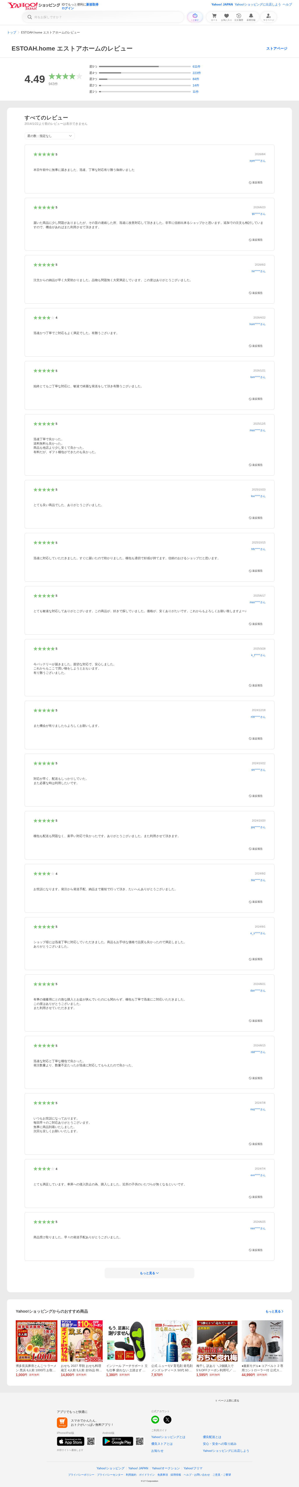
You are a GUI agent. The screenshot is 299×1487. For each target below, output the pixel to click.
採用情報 (176, 1474)
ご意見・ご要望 (222, 1474)
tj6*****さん (259, 213)
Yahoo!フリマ (193, 1468)
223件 (197, 73)
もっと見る (273, 1311)
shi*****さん (258, 769)
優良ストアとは (162, 1443)
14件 (196, 85)
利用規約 (131, 1474)
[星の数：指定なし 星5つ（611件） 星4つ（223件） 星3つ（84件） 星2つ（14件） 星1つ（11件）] (50, 135)
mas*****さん (258, 430)
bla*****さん (258, 880)
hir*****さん (259, 271)
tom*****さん (258, 377)
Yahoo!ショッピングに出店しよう (258, 4)
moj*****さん (258, 1109)
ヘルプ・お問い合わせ (197, 1474)
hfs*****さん (258, 549)
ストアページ (276, 48)
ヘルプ (287, 4)
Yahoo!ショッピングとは (168, 1437)
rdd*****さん (258, 1052)
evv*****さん (258, 1175)
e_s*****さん (258, 933)
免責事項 (162, 1474)
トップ (11, 32)
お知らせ (157, 1450)
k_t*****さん (258, 655)
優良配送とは (212, 1437)
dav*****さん (258, 990)
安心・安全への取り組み (220, 1443)
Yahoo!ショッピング (111, 1468)
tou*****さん (258, 496)
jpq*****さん (258, 827)
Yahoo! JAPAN (222, 4)
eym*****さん (258, 160)
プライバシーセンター (110, 1474)
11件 (196, 91)
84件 (196, 79)
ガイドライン (147, 1474)
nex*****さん (258, 1228)
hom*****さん (258, 324)
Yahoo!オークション (166, 1468)
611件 (197, 66)
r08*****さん (258, 716)
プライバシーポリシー (81, 1474)
